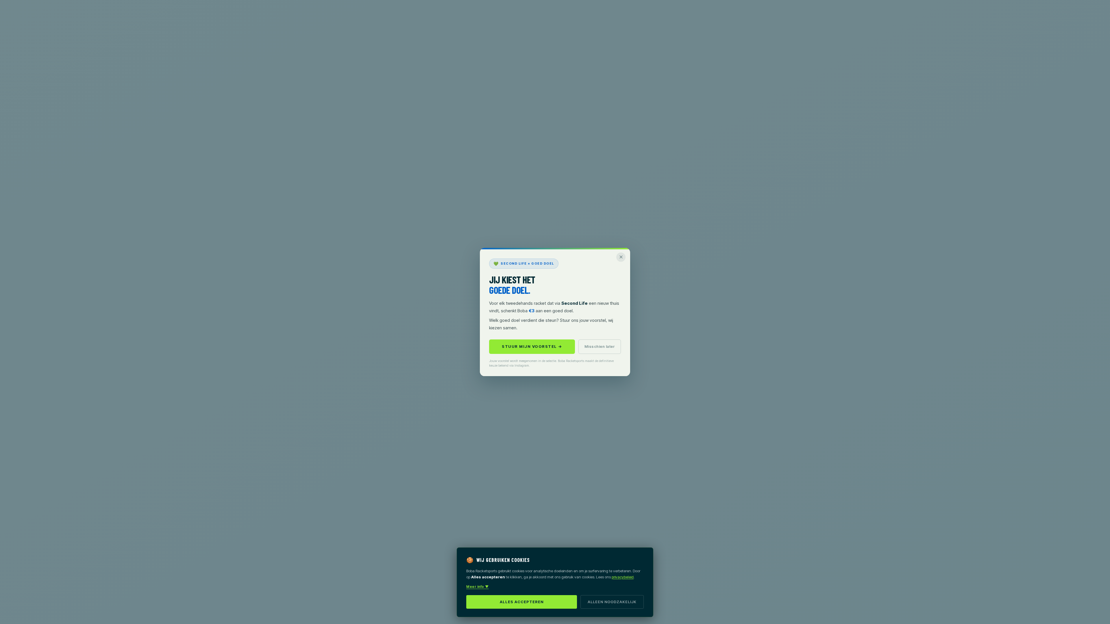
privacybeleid (623, 577)
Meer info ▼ (477, 586)
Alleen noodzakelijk (612, 601)
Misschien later (599, 346)
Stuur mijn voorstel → (532, 346)
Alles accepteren (522, 601)
